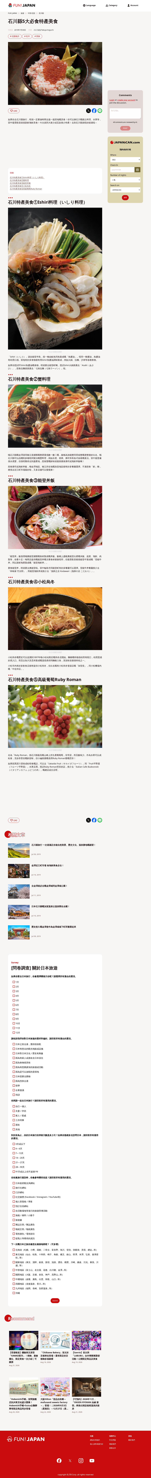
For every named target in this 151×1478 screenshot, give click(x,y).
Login (111, 100)
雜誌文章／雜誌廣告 (25, 1224)
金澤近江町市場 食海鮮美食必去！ (47, 865)
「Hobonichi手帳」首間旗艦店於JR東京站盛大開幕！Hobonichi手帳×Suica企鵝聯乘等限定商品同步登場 (23, 1404)
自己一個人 (21, 1106)
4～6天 (19, 1148)
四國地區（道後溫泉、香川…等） (31, 1284)
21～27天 (20, 1162)
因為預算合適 (22, 1081)
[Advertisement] (30, 150)
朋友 (18, 1124)
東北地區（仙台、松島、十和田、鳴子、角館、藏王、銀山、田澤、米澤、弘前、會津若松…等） (57, 1256)
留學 (18, 1085)
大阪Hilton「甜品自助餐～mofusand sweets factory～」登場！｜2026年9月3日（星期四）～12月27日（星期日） (54, 1404)
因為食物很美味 (23, 1062)
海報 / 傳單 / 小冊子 (25, 1215)
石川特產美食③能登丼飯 (20, 183)
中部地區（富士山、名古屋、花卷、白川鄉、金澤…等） (42, 1270)
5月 (17, 1000)
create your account (126, 100)
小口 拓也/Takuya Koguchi (44, 30)
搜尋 (125, 197)
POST (125, 128)
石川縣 (41, 13)
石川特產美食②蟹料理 (19, 180)
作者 (30, 30)
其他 (18, 1129)
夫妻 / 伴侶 (21, 1111)
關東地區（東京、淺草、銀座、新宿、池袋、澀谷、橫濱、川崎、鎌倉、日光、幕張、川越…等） (57, 1264)
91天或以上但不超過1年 (27, 1171)
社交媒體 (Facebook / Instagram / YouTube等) (38, 1197)
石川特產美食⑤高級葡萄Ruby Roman (26, 188)
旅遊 (22, 13)
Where (113, 155)
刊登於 (10, 30)
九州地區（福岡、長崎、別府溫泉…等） (34, 1288)
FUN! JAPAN (12, 13)
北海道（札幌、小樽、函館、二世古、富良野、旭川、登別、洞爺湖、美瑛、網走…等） (57, 1250)
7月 (17, 1009)
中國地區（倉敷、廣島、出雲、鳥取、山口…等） (39, 1279)
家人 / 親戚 (21, 1115)
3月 (17, 991)
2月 (17, 986)
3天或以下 (20, 1144)
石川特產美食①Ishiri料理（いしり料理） (27, 177)
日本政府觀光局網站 (25, 1183)
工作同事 (20, 1120)
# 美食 (37, 36)
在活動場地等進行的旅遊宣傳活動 (31, 1211)
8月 (17, 1014)
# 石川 (27, 36)
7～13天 (19, 1153)
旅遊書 (19, 1220)
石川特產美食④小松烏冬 (20, 186)
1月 (17, 982)
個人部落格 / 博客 (24, 1201)
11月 (18, 1028)
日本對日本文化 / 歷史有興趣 (29, 1053)
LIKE (15, 110)
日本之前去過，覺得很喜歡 (28, 1044)
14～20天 (20, 1158)
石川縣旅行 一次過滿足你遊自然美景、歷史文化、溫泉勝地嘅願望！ (63, 845)
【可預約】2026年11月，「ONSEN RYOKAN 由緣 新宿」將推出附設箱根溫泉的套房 (86, 1404)
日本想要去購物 (23, 1076)
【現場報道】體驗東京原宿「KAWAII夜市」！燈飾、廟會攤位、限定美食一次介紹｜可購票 (23, 1357)
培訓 (18, 1095)
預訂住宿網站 (22, 1206)
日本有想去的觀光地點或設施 (29, 1049)
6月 (17, 1005)
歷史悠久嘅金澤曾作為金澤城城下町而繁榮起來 (53, 926)
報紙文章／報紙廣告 (25, 1229)
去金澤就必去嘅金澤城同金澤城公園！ (49, 886)
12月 (18, 1032)
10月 (18, 1023)
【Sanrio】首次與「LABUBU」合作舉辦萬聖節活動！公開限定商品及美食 (86, 1356)
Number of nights (118, 175)
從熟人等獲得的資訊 (25, 1238)
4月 (17, 996)
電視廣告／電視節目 (25, 1234)
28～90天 (20, 1167)
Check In (114, 165)
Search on (114, 185)
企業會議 (20, 1090)
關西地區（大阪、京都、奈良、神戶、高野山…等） (40, 1274)
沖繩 (18, 1293)
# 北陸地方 (14, 36)
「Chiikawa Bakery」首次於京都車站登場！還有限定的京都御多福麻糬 (54, 1356)
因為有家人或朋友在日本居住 (29, 1058)
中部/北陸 (31, 13)
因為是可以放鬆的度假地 (27, 1072)
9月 (17, 1019)
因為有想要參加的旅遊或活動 (29, 1067)
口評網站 (20, 1192)
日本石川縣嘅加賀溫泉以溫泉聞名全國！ (50, 906)
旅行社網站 (21, 1188)
